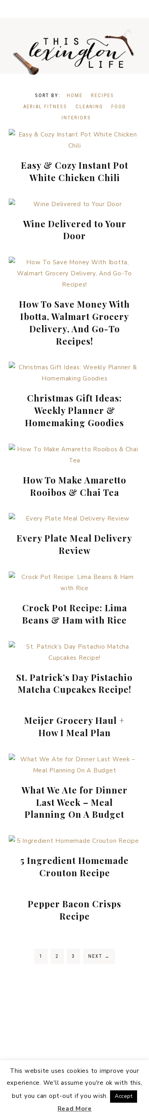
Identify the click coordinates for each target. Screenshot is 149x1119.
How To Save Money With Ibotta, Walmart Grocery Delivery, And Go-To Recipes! (74, 322)
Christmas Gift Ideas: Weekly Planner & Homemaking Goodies (74, 410)
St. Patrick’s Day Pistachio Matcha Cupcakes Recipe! (74, 683)
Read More (75, 1109)
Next (99, 956)
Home (75, 95)
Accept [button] (124, 1096)
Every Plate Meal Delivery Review (74, 544)
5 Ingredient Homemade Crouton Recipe (74, 866)
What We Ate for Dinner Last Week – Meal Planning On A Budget (74, 802)
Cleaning (89, 106)
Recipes (102, 95)
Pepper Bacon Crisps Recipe (74, 910)
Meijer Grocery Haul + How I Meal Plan (74, 726)
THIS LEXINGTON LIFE (74, 52)
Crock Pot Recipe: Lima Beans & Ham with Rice (74, 614)
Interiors (76, 118)
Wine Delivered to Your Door (74, 230)
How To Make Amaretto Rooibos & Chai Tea (74, 486)
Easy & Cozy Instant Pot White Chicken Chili (74, 171)
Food (118, 106)
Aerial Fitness (45, 106)
